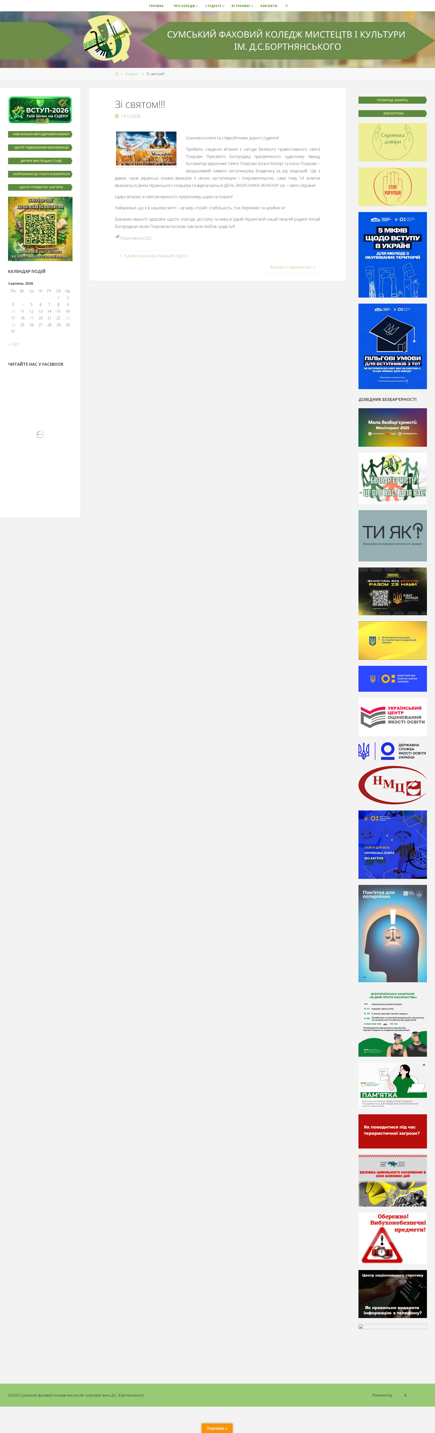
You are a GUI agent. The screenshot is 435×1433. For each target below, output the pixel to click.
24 (13, 324)
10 (13, 311)
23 (68, 318)
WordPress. (417, 1395)
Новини (131, 73)
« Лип (13, 344)
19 (31, 318)
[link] (287, 5)
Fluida (397, 1395)
